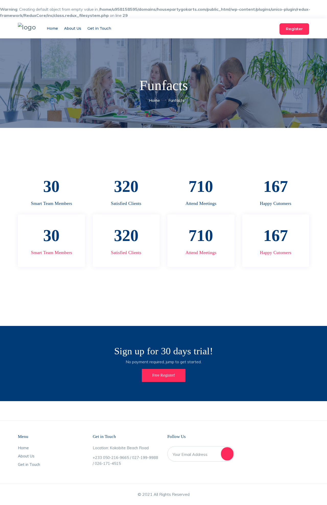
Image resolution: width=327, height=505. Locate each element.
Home (52, 28)
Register (294, 28)
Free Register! (163, 375)
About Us (72, 28)
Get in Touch (99, 28)
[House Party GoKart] (27, 27)
